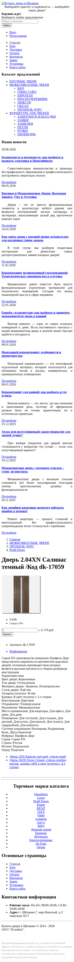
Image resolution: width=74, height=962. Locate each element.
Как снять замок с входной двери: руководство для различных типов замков (35, 238)
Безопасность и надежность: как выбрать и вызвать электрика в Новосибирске (32, 159)
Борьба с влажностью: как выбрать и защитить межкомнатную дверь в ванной (36, 314)
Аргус (41, 822)
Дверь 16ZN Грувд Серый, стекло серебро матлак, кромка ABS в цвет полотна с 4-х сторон (37, 763)
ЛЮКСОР (24, 102)
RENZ (41, 808)
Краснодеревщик (40, 840)
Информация (18, 651)
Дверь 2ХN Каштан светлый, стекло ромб (37, 756)
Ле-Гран (41, 843)
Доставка (15, 49)
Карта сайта (17, 67)
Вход (12, 32)
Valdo (41, 815)
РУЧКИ (22, 130)
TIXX (41, 812)
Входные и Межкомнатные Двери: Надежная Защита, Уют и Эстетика (34, 195)
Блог (12, 46)
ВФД (20, 88)
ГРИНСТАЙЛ (27, 92)
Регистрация (17, 35)
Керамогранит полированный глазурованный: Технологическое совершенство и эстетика (35, 274)
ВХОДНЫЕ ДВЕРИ (23, 81)
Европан (41, 833)
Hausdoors (41, 794)
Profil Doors (17, 550)
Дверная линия (41, 829)
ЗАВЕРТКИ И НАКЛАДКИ (36, 116)
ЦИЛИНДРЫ (26, 134)
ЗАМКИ (23, 120)
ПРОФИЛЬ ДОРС (29, 109)
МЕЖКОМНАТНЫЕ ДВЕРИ (29, 85)
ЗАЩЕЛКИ (25, 123)
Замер (13, 60)
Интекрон (41, 836)
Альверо (41, 819)
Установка (16, 63)
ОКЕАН (23, 106)
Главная (14, 42)
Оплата (14, 53)
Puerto (41, 804)
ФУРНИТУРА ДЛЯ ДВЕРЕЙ (29, 113)
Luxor (41, 797)
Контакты (16, 56)
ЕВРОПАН (25, 95)
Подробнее (9, 182)
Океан (41, 847)
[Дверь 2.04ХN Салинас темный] (21, 613)
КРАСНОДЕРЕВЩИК (32, 99)
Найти (6, 25)
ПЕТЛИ (22, 127)
